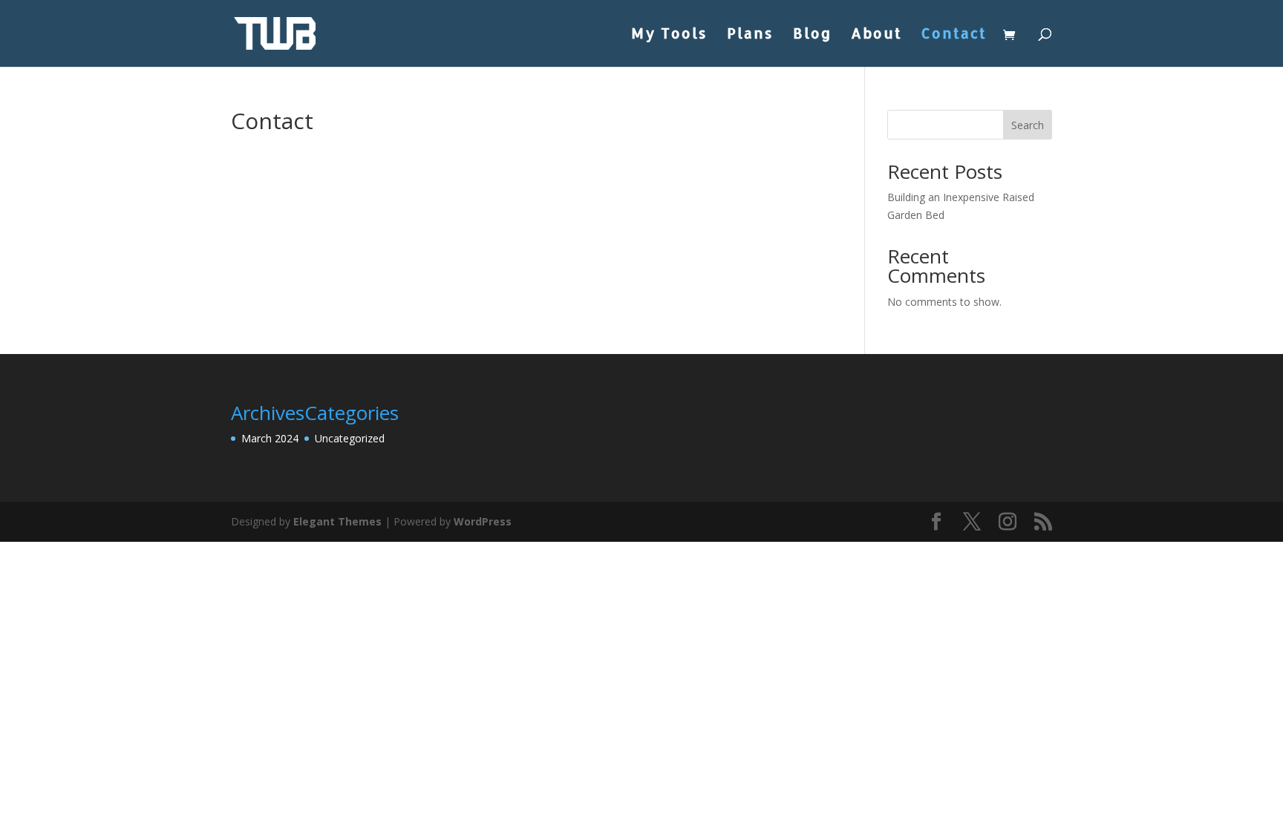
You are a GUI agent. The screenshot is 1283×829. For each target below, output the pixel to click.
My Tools (669, 35)
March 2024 (269, 438)
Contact (954, 35)
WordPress (483, 521)
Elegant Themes (337, 521)
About (876, 35)
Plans (750, 35)
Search (1027, 125)
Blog (812, 35)
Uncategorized (350, 438)
